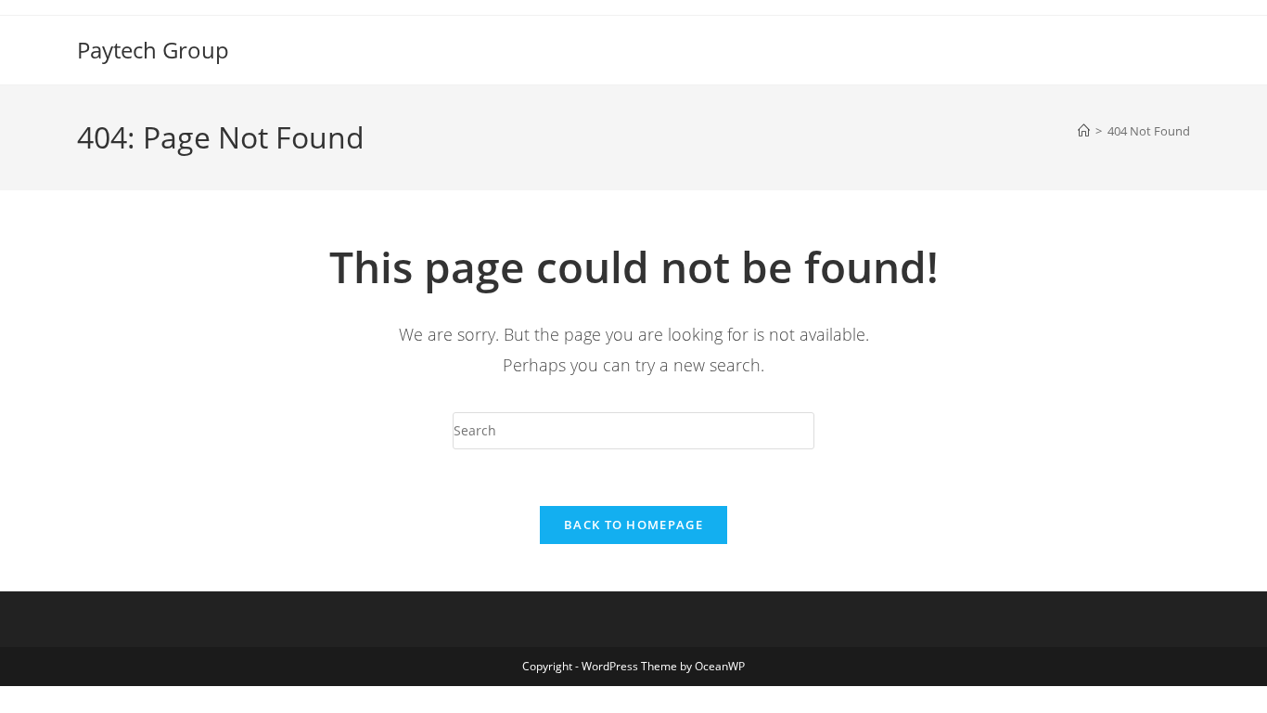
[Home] (1084, 131)
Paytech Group (153, 49)
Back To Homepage (633, 524)
